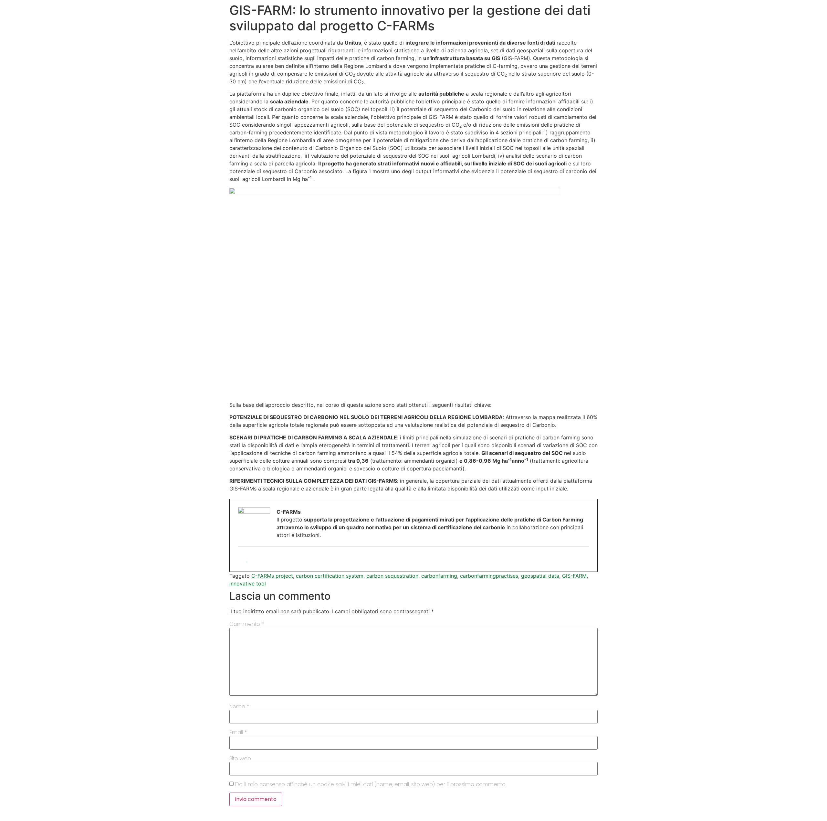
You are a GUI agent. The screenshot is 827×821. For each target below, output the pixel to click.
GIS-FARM (574, 576)
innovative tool (247, 583)
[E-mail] (242, 559)
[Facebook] (251, 559)
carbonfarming (439, 576)
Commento (246, 624)
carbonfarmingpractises (489, 576)
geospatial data (540, 576)
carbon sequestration (392, 576)
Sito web (240, 758)
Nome (239, 706)
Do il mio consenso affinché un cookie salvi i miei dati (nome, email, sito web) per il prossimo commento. (370, 784)
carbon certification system (329, 576)
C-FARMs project (272, 576)
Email (238, 732)
